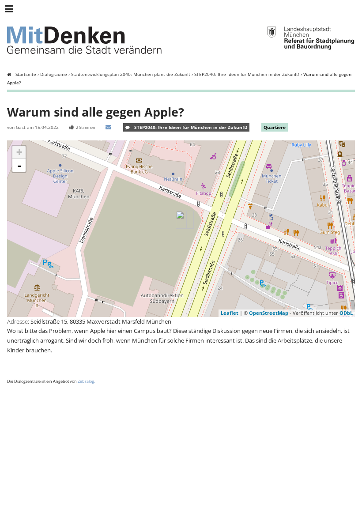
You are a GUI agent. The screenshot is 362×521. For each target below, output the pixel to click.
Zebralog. (86, 381)
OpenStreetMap (268, 313)
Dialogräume (53, 74)
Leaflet (229, 313)
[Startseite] (84, 42)
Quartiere (275, 127)
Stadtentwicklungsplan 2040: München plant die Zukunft (130, 74)
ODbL (346, 313)
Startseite (25, 74)
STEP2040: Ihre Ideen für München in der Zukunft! (246, 74)
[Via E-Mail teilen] (109, 127)
